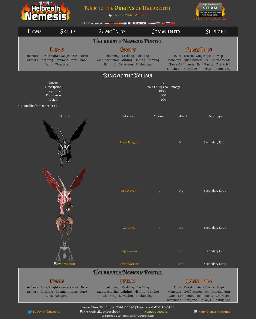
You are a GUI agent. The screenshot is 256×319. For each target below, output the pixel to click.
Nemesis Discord (156, 311)
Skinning (109, 64)
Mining (126, 60)
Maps (220, 56)
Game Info (111, 31)
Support (216, 31)
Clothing (47, 60)
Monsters (174, 60)
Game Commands (181, 64)
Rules (177, 56)
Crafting (128, 56)
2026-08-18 (133, 15)
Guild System (193, 60)
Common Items (67, 60)
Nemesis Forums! (219, 311)
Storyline (190, 68)
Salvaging (126, 64)
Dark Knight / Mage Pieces (59, 56)
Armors (32, 56)
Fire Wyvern (129, 190)
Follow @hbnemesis (46, 311)
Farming (143, 56)
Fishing (139, 60)
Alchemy (113, 56)
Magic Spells (205, 56)
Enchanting (144, 64)
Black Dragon (129, 142)
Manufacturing (108, 60)
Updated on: (116, 15)
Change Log (221, 68)
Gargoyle (129, 227)
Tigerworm (129, 251)
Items (35, 31)
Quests (189, 56)
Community (166, 31)
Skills (68, 31)
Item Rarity (205, 64)
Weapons (61, 64)
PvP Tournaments (218, 60)
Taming (153, 60)
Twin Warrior (129, 264)
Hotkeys (205, 68)
